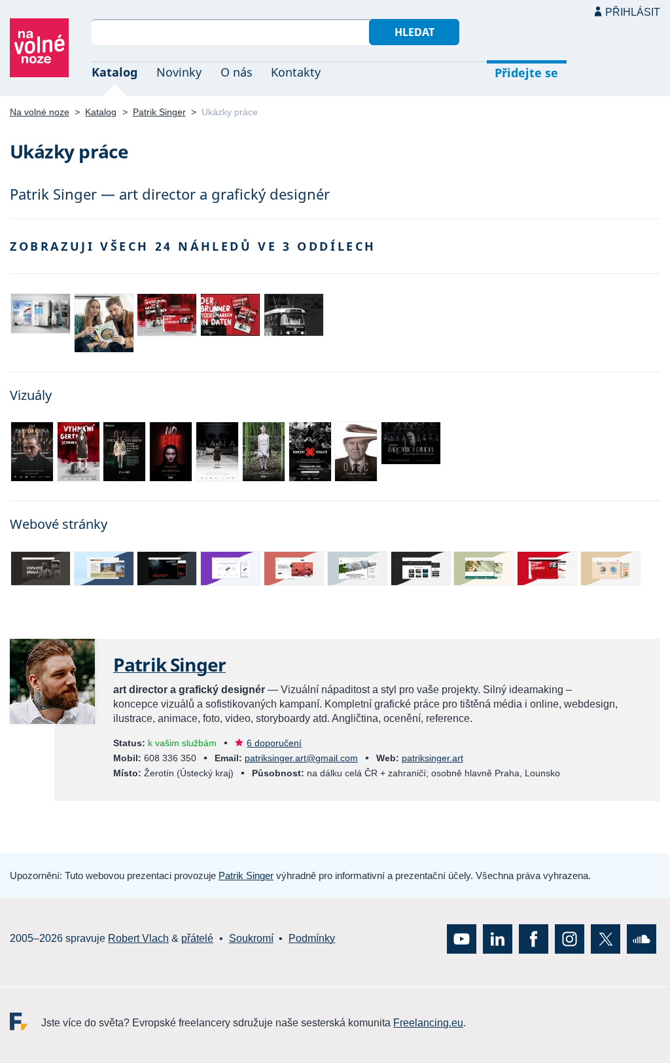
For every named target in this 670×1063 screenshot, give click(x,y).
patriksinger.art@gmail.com (301, 758)
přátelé (197, 938)
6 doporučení (274, 743)
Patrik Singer (159, 112)
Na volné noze (39, 112)
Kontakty (296, 72)
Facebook (533, 938)
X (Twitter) (605, 938)
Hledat (414, 32)
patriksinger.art (432, 758)
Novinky (179, 72)
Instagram (569, 938)
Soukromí (251, 938)
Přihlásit (632, 12)
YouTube (461, 938)
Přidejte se (526, 73)
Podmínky (312, 938)
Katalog (114, 72)
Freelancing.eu (25, 1021)
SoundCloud (641, 938)
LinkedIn (497, 938)
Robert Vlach (138, 938)
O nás (236, 72)
